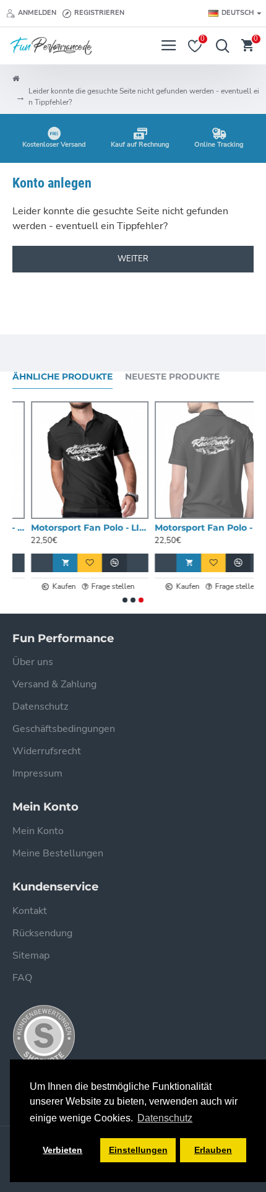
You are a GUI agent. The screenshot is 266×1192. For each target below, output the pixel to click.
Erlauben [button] (213, 1150)
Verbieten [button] (62, 1150)
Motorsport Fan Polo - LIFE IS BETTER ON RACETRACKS (71, 527)
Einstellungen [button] (138, 1150)
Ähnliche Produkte (62, 377)
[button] (124, 600)
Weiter (133, 258)
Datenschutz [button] (164, 1118)
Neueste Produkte (172, 377)
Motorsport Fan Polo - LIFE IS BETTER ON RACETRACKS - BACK (195, 527)
